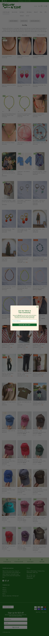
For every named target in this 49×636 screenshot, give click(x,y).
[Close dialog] (37, 307)
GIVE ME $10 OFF (24, 324)
